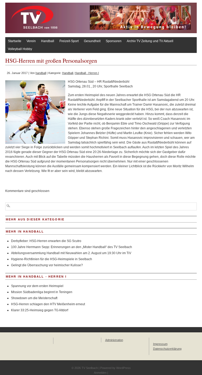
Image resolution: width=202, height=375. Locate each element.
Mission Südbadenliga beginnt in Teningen (41, 292)
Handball (47, 41)
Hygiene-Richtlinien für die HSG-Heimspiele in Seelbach (51, 259)
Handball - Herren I (87, 73)
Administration (114, 340)
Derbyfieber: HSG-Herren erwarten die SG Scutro (46, 241)
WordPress (123, 367)
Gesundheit (92, 41)
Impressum (160, 344)
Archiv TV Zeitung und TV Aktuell (150, 41)
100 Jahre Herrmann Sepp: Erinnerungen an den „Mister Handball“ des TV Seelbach (71, 247)
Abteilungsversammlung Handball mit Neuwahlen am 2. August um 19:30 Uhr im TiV (71, 253)
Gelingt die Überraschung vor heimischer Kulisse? (47, 265)
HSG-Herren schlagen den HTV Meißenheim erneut (48, 304)
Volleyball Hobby (20, 49)
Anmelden (100, 372)
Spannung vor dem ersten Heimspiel (37, 286)
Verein (31, 41)
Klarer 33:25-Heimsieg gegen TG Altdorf (39, 310)
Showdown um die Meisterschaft (34, 298)
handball (41, 73)
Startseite (14, 41)
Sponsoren (114, 41)
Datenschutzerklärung (167, 348)
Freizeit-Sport (69, 41)
